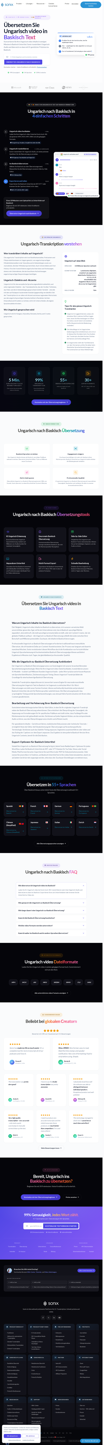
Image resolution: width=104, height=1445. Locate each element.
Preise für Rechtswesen (14, 1391)
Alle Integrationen (85, 1377)
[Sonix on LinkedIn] (54, 1317)
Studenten (83, 1346)
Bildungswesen (60, 1336)
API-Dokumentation (61, 1367)
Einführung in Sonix (12, 1416)
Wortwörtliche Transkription (15, 1345)
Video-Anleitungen (50, 1272)
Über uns (82, 1405)
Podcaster (83, 1340)
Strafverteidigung (12, 1374)
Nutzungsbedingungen (59, 1441)
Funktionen (10, 1333)
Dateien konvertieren (53, 5)
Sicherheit (82, 1419)
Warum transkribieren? (38, 1418)
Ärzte (33, 1370)
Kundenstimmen (60, 1412)
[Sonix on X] (48, 1317)
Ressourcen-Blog (12, 1419)
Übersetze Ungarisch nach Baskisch (23, 62)
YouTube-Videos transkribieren (36, 1348)
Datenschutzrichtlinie (44, 1441)
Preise (67, 3)
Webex (82, 1374)
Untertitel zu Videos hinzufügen (37, 1342)
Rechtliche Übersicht (13, 1363)
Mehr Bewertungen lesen (50, 1148)
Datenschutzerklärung (14, 1440)
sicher (51, 1312)
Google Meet (83, 1370)
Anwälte (9, 1381)
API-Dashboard (60, 1370)
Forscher (82, 1336)
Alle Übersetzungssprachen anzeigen (50, 843)
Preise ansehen (42, 67)
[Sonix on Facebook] (43, 1317)
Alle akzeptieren (12, 1436)
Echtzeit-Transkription (13, 1348)
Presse (82, 1412)
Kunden (58, 1409)
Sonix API (58, 1363)
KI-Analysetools (36, 1333)
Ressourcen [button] (40, 3)
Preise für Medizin (36, 1377)
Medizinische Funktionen (38, 1367)
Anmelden (75, 4)
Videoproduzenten (85, 1343)
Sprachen (10, 1405)
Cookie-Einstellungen (74, 1441)
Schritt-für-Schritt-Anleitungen (36, 1413)
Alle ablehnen (30, 1436)
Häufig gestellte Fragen (38, 1409)
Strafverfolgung (11, 1367)
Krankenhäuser (35, 1374)
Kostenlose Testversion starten (60, 1226)
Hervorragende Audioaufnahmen (36, 1422)
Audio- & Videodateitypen (14, 1409)
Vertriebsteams (60, 1346)
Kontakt (82, 1416)
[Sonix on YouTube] (59, 1317)
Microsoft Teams (84, 1367)
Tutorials (38, 1272)
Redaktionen (59, 1340)
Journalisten (83, 1333)
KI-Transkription (60, 1309)
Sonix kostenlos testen (91, 5)
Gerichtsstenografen (13, 1384)
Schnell (69, 1309)
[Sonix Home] (7, 5)
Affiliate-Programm (61, 1374)
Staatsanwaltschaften (13, 1370)
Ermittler (9, 1387)
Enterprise (59, 1333)
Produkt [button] (19, 3)
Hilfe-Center (31, 1272)
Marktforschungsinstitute (63, 1343)
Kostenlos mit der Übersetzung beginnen (50, 402)
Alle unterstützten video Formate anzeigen (50, 993)
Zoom (81, 1363)
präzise (74, 1309)
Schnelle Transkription (13, 1341)
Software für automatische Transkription (14, 1337)
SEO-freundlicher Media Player (38, 1337)
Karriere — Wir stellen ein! (87, 1409)
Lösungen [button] (29, 3)
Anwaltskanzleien (12, 1377)
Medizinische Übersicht (38, 1363)
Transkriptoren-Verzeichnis (15, 1423)
